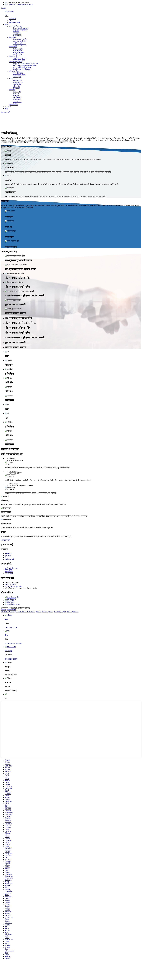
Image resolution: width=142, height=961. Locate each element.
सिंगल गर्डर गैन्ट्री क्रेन (20, 39)
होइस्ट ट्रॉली (17, 77)
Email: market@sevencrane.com (22, 4)
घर (6, 15)
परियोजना (8, 107)
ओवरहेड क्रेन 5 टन (72, 612)
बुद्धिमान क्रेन (17, 35)
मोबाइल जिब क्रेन (18, 52)
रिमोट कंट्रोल (17, 103)
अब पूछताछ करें (5, 112)
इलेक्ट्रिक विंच (17, 80)
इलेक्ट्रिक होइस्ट (14, 71)
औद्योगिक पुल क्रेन (47, 612)
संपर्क (6, 108)
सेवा (10, 21)
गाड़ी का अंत (17, 92)
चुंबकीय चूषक (17, 97)
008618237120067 (11, 627)
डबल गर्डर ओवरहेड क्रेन (20, 30)
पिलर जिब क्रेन (18, 49)
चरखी (11, 78)
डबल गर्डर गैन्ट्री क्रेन (20, 41)
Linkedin (16, 597)
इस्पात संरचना (13, 105)
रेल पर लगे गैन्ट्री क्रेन (7, 612)
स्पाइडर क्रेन (9, 572)
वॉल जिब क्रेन (17, 50)
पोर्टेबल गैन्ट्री (13, 56)
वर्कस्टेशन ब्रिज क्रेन (15, 62)
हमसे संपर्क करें (9, 559)
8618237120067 (10, 584)
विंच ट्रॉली (16, 88)
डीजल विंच (16, 86)
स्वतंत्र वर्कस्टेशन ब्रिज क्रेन (22, 67)
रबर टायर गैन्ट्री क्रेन (19, 45)
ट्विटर (12, 602)
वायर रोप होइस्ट (18, 73)
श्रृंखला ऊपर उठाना (19, 75)
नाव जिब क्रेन (17, 54)
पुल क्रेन (38, 612)
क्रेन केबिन (16, 101)
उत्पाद (7, 24)
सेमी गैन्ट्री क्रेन (18, 43)
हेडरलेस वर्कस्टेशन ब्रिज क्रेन (22, 69)
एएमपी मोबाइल (11, 610)
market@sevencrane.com (13, 586)
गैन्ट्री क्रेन (12, 37)
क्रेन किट (12, 90)
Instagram (16, 604)
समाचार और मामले (14, 22)
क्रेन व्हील (16, 95)
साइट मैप (3, 610)
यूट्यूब (12, 601)
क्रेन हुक (16, 93)
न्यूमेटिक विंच (17, 84)
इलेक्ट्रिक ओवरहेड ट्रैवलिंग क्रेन (25, 612)
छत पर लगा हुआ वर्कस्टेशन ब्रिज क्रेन (24, 65)
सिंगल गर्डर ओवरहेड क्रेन (20, 28)
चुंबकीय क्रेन (17, 34)
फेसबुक (13, 599)
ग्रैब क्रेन (16, 32)
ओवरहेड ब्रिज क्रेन (60, 612)
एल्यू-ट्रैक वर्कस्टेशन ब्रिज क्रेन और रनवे (25, 64)
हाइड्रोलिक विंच (18, 82)
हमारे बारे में (12, 19)
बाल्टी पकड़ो (17, 99)
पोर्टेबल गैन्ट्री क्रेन (19, 60)
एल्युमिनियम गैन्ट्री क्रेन (20, 58)
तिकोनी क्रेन (13, 47)
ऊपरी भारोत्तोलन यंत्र (15, 26)
